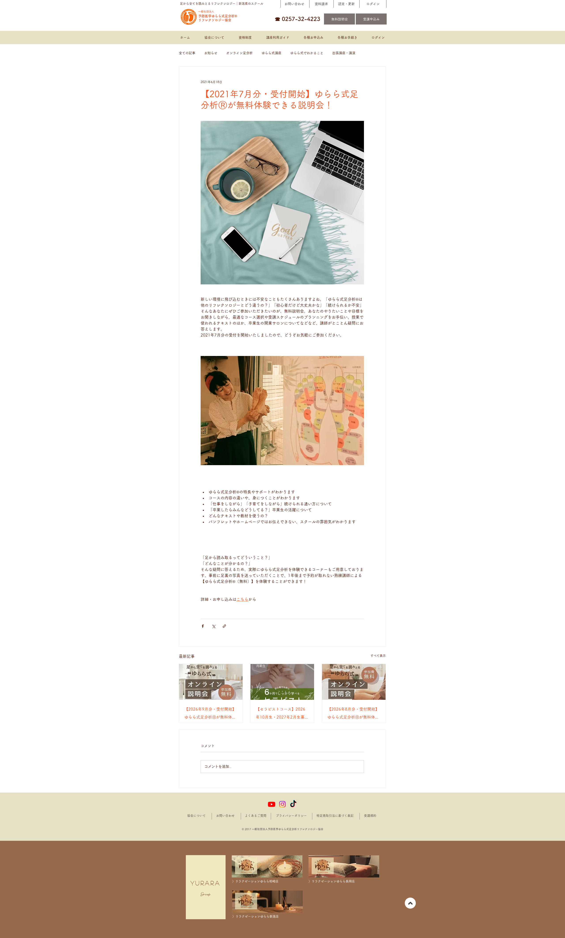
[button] (313, 37)
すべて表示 (378, 655)
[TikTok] (293, 804)
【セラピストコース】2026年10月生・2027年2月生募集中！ (282, 714)
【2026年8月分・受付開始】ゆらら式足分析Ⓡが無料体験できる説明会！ (353, 714)
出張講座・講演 (343, 53)
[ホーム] (410, 903)
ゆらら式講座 (271, 53)
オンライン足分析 (239, 53)
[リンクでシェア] (224, 626)
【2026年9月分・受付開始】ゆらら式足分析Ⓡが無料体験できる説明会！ (210, 714)
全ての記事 (187, 53)
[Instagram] (282, 804)
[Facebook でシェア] (203, 626)
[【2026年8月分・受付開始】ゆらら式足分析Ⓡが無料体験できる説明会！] (354, 682)
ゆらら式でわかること (306, 53)
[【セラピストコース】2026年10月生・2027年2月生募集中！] (282, 682)
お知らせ (210, 53)
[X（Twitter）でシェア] (213, 626)
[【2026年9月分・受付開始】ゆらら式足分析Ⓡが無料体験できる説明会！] (211, 682)
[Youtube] (271, 804)
